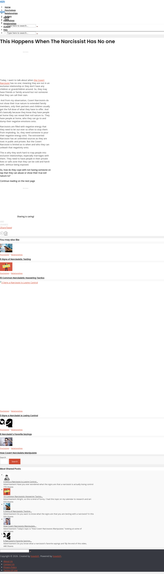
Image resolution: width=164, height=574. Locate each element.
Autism (6, 26)
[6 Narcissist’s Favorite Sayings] (6, 426)
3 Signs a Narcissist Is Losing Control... (20, 481)
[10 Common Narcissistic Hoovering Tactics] (6, 270)
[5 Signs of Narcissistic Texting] (6, 251)
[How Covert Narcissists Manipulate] (6, 445)
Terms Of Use (10, 570)
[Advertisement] (25, 65)
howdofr (35, 556)
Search (3, 457)
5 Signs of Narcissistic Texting (15, 259)
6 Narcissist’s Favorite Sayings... (17, 541)
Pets (5, 29)
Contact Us (8, 564)
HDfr (2, 1)
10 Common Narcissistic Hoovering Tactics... (23, 496)
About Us (8, 561)
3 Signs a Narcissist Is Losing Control (19, 415)
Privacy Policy (10, 567)
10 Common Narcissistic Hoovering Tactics (22, 277)
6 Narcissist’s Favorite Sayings (16, 434)
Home (6, 17)
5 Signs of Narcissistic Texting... (17, 511)
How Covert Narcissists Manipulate (18, 452)
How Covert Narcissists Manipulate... (19, 526)
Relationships (9, 23)
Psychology (9, 20)
